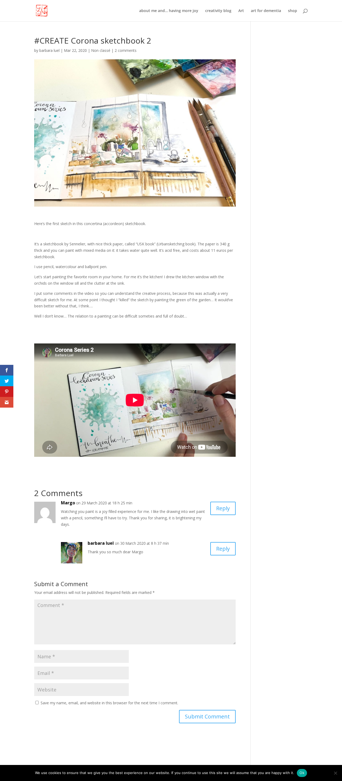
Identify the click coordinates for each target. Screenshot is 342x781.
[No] (335, 773)
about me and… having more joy (168, 11)
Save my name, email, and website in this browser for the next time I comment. (109, 702)
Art (241, 11)
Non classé (100, 50)
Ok (302, 773)
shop (292, 11)
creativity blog (218, 11)
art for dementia (266, 11)
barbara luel (49, 50)
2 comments (126, 50)
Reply (223, 508)
